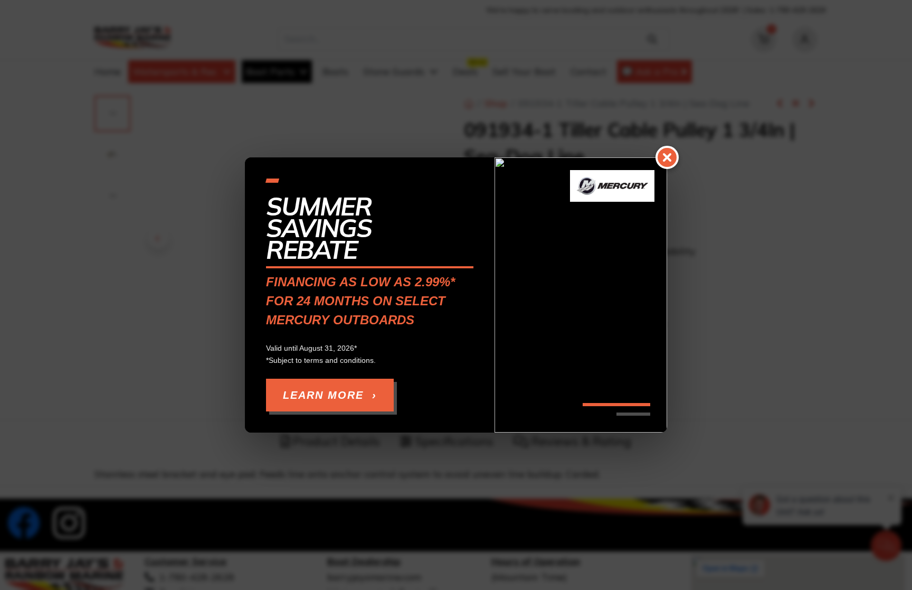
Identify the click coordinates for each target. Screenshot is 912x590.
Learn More (330, 395)
